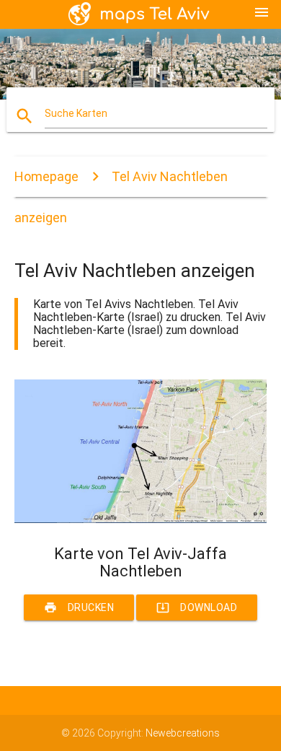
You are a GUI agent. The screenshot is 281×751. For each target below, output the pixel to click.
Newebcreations (183, 733)
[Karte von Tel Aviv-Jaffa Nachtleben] (140, 519)
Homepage (46, 176)
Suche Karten (76, 113)
